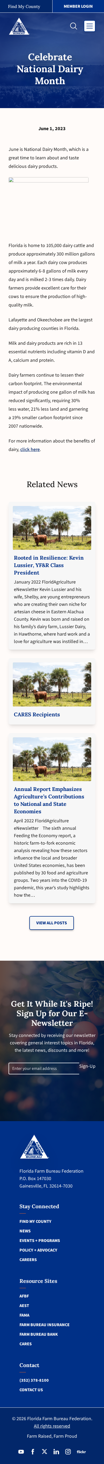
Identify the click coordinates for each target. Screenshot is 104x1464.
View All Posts (51, 923)
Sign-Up (87, 1066)
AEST (24, 1306)
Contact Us (31, 1390)
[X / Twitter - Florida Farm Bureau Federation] (44, 1452)
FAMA (24, 1315)
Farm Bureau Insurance (44, 1325)
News (25, 1231)
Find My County (35, 1221)
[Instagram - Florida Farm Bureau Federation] (68, 1452)
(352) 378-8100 (34, 1380)
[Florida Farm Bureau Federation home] (34, 1146)
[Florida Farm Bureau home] (19, 26)
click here (30, 449)
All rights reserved (52, 1426)
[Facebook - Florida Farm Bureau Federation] (33, 1452)
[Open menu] (89, 26)
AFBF (24, 1296)
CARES (25, 1344)
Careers (28, 1260)
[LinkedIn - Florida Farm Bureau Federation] (56, 1452)
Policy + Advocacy (38, 1250)
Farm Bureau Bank (38, 1334)
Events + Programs (39, 1241)
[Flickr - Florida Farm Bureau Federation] (81, 1452)
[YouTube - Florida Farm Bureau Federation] (21, 1452)
